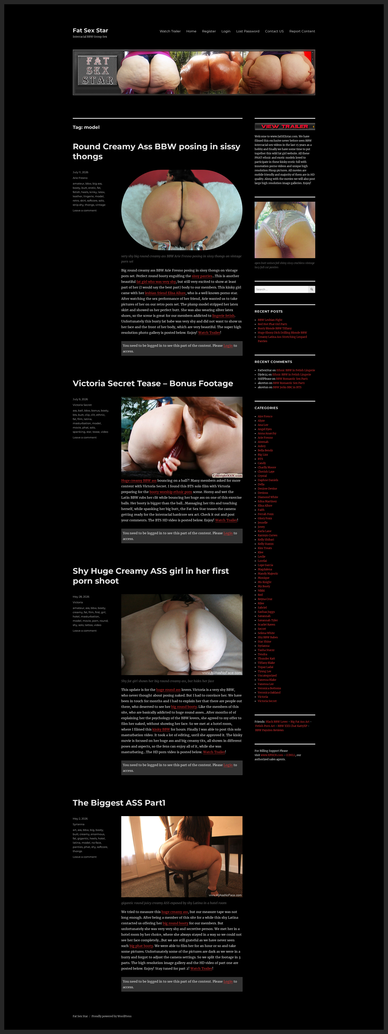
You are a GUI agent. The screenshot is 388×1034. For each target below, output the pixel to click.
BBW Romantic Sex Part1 (292, 379)
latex (101, 192)
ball (80, 410)
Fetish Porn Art (265, 726)
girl (103, 612)
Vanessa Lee (266, 684)
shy (75, 625)
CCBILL (290, 755)
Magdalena (265, 569)
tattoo (89, 625)
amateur (78, 183)
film (80, 419)
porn (95, 620)
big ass (97, 183)
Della (261, 484)
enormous (97, 834)
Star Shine (264, 641)
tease (96, 431)
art (74, 829)
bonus (95, 410)
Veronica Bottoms (269, 688)
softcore (92, 200)
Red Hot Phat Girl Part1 (272, 324)
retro (76, 200)
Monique (263, 578)
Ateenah (263, 442)
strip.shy (78, 204)
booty (76, 187)
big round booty (184, 707)
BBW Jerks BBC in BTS (287, 387)
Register (209, 31)
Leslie (261, 556)
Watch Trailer (170, 31)
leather (77, 196)
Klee (260, 552)
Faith (261, 510)
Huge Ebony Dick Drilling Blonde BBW (282, 332)
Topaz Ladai (265, 667)
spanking (79, 431)
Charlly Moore (267, 467)
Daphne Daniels (268, 480)
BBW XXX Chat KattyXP (292, 726)
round (104, 620)
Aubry (262, 446)
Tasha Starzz (266, 650)
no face (96, 842)
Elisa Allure (265, 505)
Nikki (261, 590)
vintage (100, 204)
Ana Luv (263, 425)
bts (75, 414)
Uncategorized (267, 675)
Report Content (302, 31)
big (92, 829)
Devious (263, 493)
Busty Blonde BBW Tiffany (275, 328)
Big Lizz (263, 454)
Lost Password (247, 31)
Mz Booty (264, 586)
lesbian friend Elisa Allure (165, 293)
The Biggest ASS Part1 (119, 803)
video (104, 431)
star (88, 431)
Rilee (261, 603)
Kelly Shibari (266, 539)
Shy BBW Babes (268, 637)
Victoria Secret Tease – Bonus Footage (153, 383)
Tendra (262, 654)
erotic (92, 187)
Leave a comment (85, 210)
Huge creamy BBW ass (139, 480)
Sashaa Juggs (266, 612)
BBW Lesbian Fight (270, 320)
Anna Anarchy (267, 433)
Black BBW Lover (277, 721)
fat (98, 187)
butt (84, 187)
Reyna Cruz (265, 599)
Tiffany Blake (266, 663)
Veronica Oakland (269, 692)
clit (93, 414)
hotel (76, 616)
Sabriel (262, 607)
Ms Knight (264, 582)
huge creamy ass (174, 912)
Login (226, 31)
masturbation (82, 423)
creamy (78, 612)
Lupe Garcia (265, 565)
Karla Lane (264, 531)
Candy (262, 463)
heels (84, 192)
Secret (262, 629)
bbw (88, 183)
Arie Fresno (80, 177)
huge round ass (168, 690)
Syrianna (78, 824)
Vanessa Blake (267, 680)
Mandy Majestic (268, 573)
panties (78, 846)
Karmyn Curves (267, 535)
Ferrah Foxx (266, 514)
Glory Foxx (265, 518)
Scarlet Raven (266, 624)
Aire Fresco (265, 416)
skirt (83, 200)
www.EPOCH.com (272, 755)
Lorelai (262, 561)
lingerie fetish (223, 316)
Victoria (78, 602)
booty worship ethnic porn (171, 492)
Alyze (261, 420)
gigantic (83, 838)
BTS (260, 459)
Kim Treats (265, 548)
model (99, 196)
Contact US (274, 31)
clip (87, 414)
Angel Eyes (265, 429)
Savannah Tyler (268, 620)
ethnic (100, 414)
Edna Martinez (267, 501)
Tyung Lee (264, 671)
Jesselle (263, 522)
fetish (76, 192)
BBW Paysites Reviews (269, 730)
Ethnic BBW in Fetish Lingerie (295, 370)
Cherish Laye (266, 471)
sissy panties (202, 276)
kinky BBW (161, 729)
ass (75, 410)
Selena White (266, 633)
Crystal (262, 476)
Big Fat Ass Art (300, 721)
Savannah (264, 616)
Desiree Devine (267, 488)
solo (101, 200)
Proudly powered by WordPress (112, 1016)
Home (191, 31)
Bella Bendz (265, 450)
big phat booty (141, 946)
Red (260, 595)
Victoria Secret (82, 404)
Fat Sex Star (90, 30)
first (97, 612)
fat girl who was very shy (156, 282)
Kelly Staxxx (266, 544)
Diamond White (268, 497)
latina (88, 419)
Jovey (261, 527)
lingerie (88, 196)
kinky (93, 192)
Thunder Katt (266, 658)
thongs (89, 204)
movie (77, 427)
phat (85, 427)
